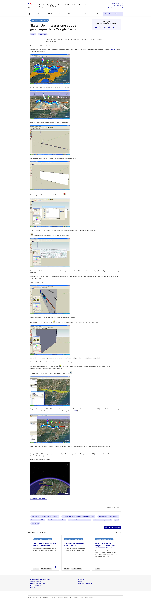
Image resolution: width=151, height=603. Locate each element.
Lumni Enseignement (84, 583)
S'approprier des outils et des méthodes (79, 520)
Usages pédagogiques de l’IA (92, 14)
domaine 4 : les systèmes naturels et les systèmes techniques (78, 516)
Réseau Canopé (34, 585)
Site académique (116, 6)
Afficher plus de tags (113, 527)
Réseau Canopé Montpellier (38, 583)
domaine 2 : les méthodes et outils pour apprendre (44, 516)
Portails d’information (114, 8)
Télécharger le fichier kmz (37, 499)
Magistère (32, 588)
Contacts (53, 597)
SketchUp (112, 50)
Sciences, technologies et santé (39, 20)
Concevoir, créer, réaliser (38, 520)
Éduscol (80, 581)
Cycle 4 (33, 34)
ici (45, 51)
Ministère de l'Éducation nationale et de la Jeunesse (40, 580)
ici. (111, 446)
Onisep (80, 579)
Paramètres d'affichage (87, 597)
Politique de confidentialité (34, 597)
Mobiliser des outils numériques (56, 520)
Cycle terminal (43, 34)
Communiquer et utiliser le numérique (108, 516)
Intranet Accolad (116, 3)
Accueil (29, 14)
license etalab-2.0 (59, 601)
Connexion (75, 597)
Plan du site (45, 597)
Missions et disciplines (113, 14)
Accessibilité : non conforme (64, 597)
